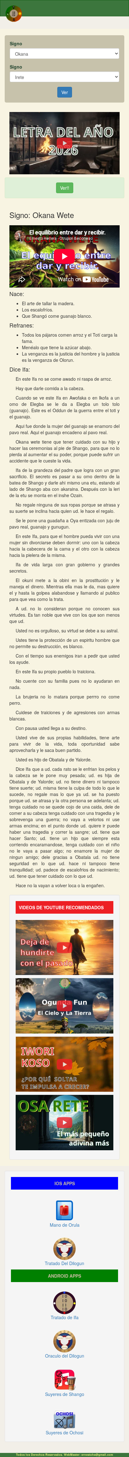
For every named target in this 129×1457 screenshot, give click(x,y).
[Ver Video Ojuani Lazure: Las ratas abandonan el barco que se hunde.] (64, 947)
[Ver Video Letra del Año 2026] (64, 142)
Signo (16, 43)
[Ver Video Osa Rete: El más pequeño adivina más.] (64, 1122)
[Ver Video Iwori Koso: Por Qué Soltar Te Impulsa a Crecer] (64, 1063)
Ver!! (64, 188)
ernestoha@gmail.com (97, 1455)
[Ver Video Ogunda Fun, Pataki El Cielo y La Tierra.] (64, 1005)
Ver (64, 92)
